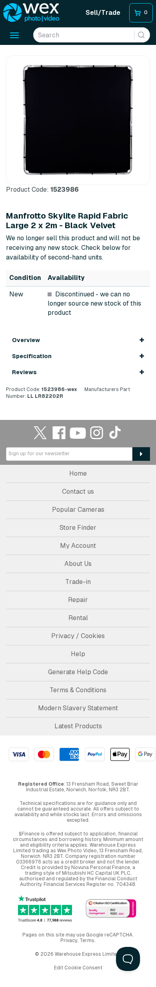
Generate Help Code (78, 672)
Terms (87, 940)
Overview (26, 340)
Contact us (78, 491)
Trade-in (78, 582)
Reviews (24, 372)
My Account (78, 545)
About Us (78, 563)
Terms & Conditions (78, 690)
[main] (78, 227)
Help (78, 654)
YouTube (78, 432)
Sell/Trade (103, 12)
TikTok (115, 432)
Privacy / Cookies (78, 636)
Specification (32, 356)
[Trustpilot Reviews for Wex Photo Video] (45, 908)
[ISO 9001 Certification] (111, 909)
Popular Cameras (78, 509)
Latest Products (78, 726)
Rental (78, 618)
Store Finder (78, 527)
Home (78, 473)
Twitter (40, 432)
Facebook (59, 432)
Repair (78, 600)
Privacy (68, 940)
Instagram (97, 432)
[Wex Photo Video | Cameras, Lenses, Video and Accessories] (31, 12)
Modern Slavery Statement (78, 708)
